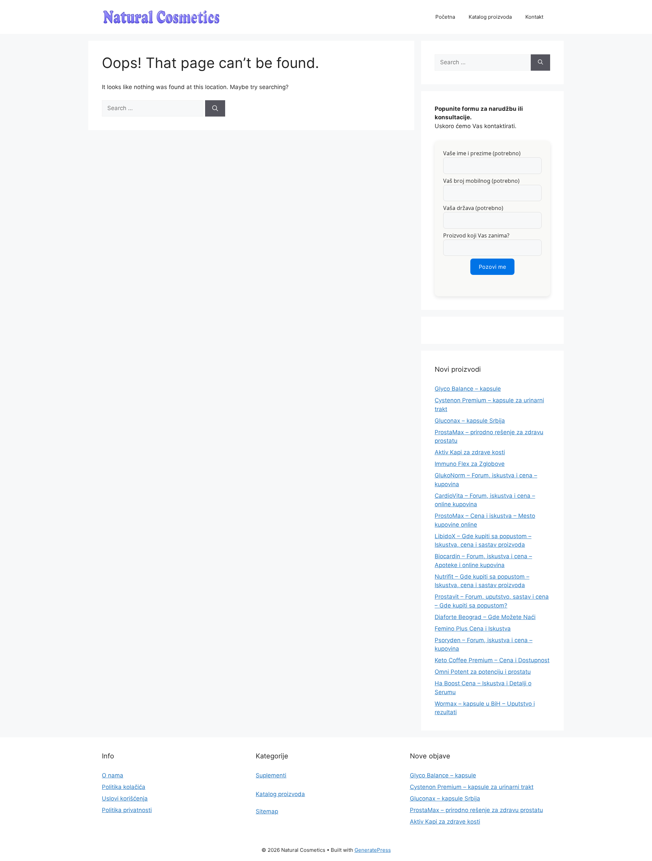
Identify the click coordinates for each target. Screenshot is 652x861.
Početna (445, 17)
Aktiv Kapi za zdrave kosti (470, 452)
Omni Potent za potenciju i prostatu (483, 671)
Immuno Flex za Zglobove (470, 463)
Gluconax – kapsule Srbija (470, 420)
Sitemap (267, 811)
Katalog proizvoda (490, 17)
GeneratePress (373, 850)
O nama (112, 775)
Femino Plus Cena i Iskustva (473, 628)
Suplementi (271, 775)
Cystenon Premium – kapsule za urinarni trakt (471, 787)
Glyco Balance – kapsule (468, 388)
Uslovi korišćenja (125, 798)
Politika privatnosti (127, 810)
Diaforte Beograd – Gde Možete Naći (485, 617)
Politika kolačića (123, 787)
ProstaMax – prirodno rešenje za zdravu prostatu (476, 810)
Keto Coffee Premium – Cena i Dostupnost (492, 660)
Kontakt (534, 17)
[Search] (215, 108)
